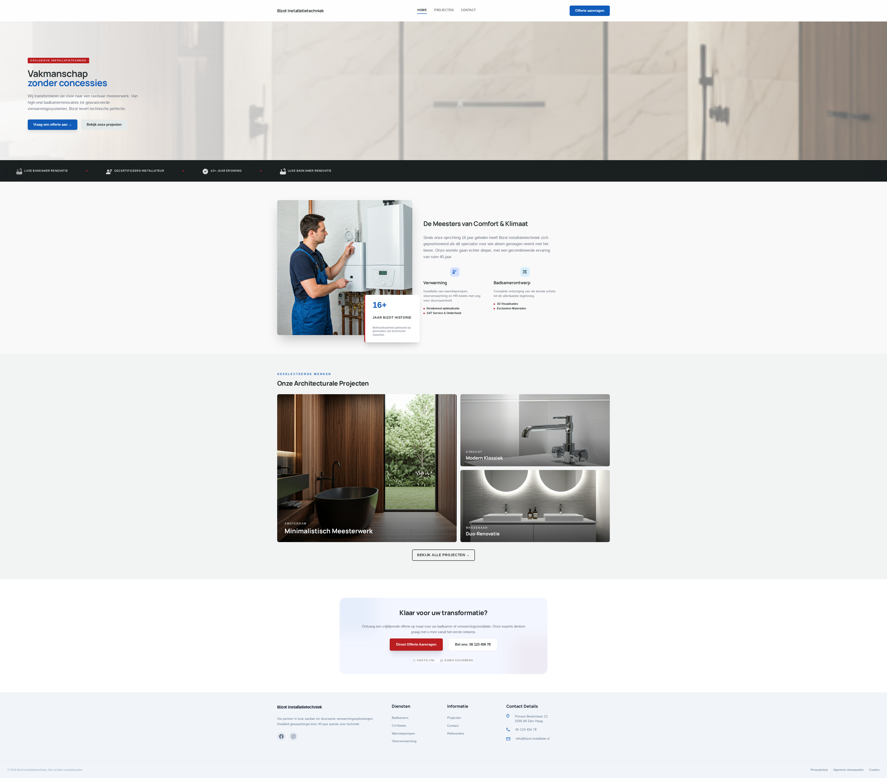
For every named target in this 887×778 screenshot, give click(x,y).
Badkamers (400, 718)
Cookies (874, 770)
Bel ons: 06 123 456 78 (473, 644)
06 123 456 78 (526, 729)
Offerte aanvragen (589, 10)
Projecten (454, 718)
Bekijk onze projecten (104, 124)
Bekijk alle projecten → (443, 555)
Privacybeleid (819, 770)
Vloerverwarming (404, 741)
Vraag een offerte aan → (52, 124)
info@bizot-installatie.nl (533, 738)
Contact (453, 725)
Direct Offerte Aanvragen (416, 644)
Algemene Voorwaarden (848, 770)
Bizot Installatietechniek (300, 10)
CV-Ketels (399, 725)
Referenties (455, 733)
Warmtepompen (403, 733)
